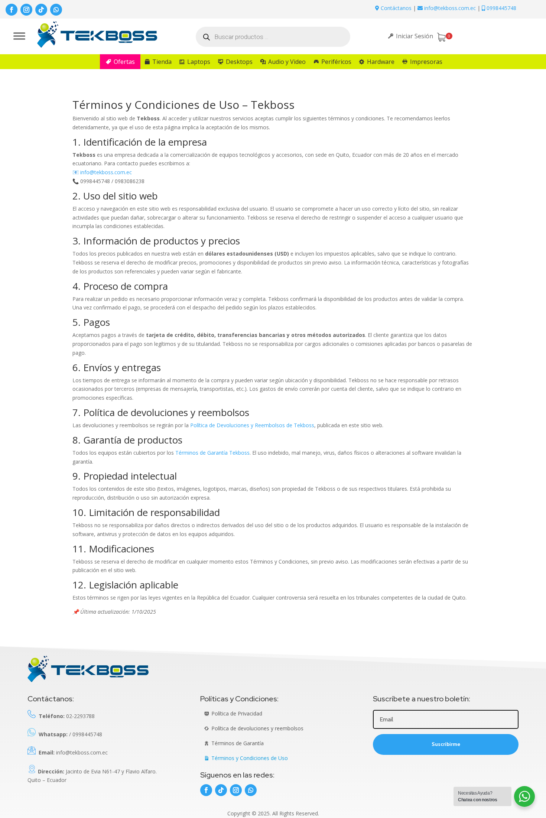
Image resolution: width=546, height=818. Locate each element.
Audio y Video (287, 62)
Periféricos (336, 62)
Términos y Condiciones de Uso (249, 758)
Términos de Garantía (237, 743)
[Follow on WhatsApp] (56, 10)
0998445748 (500, 8)
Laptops (198, 62)
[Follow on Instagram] (26, 10)
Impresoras (426, 62)
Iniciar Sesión (414, 36)
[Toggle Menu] (19, 35)
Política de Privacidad (236, 713)
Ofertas (124, 62)
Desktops (239, 62)
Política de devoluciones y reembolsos (257, 728)
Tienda (162, 62)
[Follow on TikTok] (41, 10)
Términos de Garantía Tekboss (212, 452)
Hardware (380, 62)
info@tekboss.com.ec (106, 172)
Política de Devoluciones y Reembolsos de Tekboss (252, 425)
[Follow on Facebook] (11, 10)
